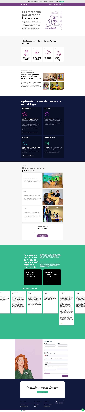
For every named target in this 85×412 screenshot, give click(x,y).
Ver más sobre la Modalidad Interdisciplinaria (30, 132)
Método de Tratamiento (23, 404)
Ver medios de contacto (42, 392)
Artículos (35, 406)
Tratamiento (56, 4)
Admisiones (61, 4)
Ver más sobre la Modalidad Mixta (28, 155)
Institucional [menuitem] (56, 1)
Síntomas (50, 4)
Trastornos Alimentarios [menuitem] (34, 1)
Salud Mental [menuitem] (46, 1)
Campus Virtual (36, 404)
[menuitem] (61, 1)
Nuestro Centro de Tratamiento (48, 404)
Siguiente (65, 376)
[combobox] (56, 360)
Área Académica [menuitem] (51, 1)
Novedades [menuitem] (28, 1)
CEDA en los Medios (47, 406)
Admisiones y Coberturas (24, 406)
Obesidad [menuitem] (41, 1)
